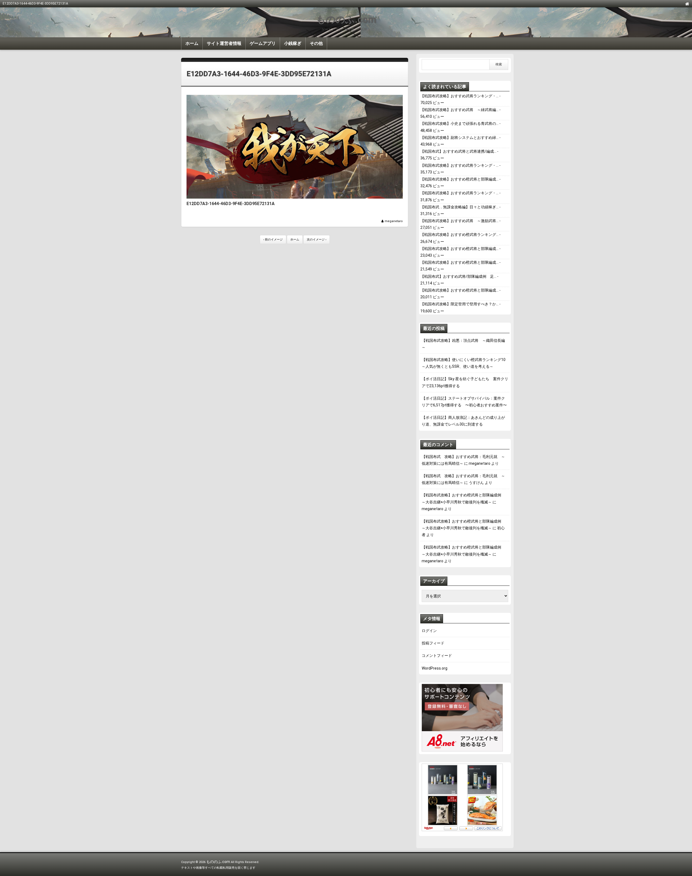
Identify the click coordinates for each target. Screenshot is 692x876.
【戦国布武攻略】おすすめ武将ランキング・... (459, 96)
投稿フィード (433, 643)
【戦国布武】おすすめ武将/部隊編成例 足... (458, 276)
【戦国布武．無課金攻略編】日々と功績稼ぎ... (459, 207)
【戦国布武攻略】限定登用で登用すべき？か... (459, 304)
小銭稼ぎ (292, 43)
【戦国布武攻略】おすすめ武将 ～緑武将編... (459, 110)
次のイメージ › (316, 239)
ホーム (191, 43)
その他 (316, 43)
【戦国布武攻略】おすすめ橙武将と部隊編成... (459, 179)
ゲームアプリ (263, 43)
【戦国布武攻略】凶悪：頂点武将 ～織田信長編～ (463, 343)
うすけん (476, 482)
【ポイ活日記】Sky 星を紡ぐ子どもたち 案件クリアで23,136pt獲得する (465, 382)
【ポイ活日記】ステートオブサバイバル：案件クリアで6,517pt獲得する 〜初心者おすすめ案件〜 (464, 401)
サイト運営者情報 (224, 43)
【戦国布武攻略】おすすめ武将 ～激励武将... (459, 221)
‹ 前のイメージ (273, 239)
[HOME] (687, 3)
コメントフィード (437, 655)
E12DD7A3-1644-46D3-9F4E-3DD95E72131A (259, 74)
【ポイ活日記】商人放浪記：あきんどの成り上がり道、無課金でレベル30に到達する (463, 420)
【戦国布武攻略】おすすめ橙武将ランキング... (459, 234)
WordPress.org (434, 668)
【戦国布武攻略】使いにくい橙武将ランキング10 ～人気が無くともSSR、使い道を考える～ (465, 363)
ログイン (429, 630)
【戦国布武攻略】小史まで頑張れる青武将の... (459, 123)
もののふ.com (346, 19)
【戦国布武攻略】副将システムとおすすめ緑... (459, 137)
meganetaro (394, 221)
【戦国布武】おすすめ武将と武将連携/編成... (458, 151)
